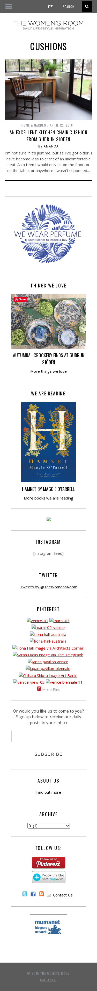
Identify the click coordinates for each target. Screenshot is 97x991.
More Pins (51, 689)
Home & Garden (33, 125)
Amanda (51, 146)
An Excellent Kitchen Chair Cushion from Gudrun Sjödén (48, 136)
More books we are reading (48, 498)
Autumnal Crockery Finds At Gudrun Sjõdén (48, 358)
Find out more (48, 792)
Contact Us (63, 895)
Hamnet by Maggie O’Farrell (48, 489)
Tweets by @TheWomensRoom (48, 586)
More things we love (48, 371)
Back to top (47, 979)
